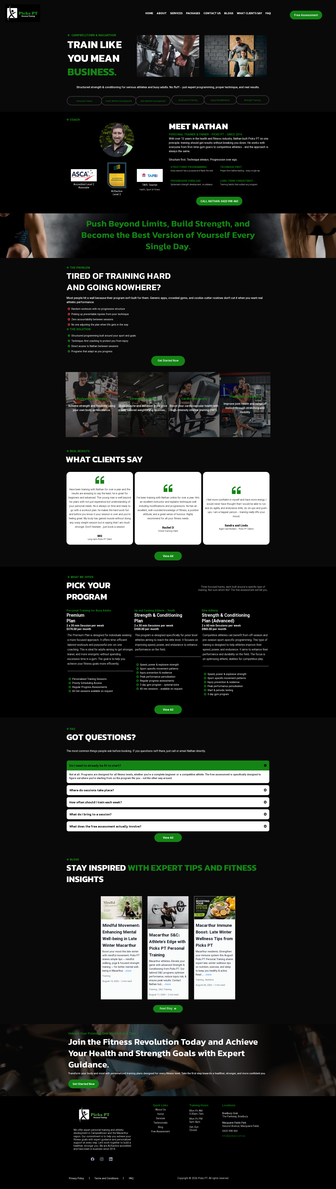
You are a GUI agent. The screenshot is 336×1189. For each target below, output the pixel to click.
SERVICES (176, 13)
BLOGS (228, 13)
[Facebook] (92, 1159)
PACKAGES (193, 13)
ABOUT (162, 13)
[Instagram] (101, 1159)
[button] (121, 947)
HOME (149, 13)
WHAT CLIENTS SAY (249, 13)
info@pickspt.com (232, 1136)
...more (127, 971)
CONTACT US (212, 13)
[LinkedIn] (110, 1159)
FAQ (268, 13)
